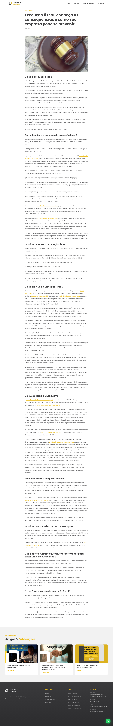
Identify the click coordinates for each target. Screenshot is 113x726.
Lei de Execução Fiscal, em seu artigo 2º (39, 400)
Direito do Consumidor (74, 709)
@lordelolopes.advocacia (97, 711)
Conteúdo (101, 3)
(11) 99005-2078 (94, 701)
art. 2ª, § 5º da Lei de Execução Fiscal (61, 442)
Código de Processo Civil (39, 296)
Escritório (77, 3)
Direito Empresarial (73, 702)
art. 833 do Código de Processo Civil (37, 500)
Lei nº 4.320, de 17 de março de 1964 (49, 405)
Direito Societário (73, 699)
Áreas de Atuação (88, 3)
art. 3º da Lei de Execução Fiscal (52, 432)
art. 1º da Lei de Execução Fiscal (69, 296)
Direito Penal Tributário (74, 696)
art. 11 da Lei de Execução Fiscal (47, 206)
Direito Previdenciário (74, 705)
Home (68, 3)
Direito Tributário (72, 693)
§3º (63, 223)
